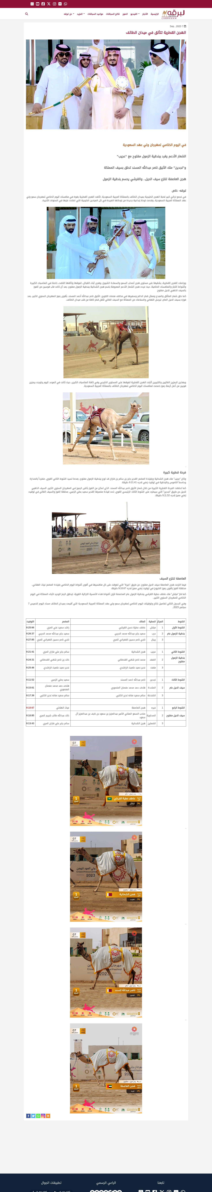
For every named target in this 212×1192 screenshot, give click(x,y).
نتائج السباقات (113, 14)
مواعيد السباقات (95, 14)
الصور (125, 14)
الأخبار (145, 14)
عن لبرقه (68, 14)
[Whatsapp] (38, 1116)
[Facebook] (28, 1116)
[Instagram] (43, 1116)
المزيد (80, 14)
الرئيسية (155, 14)
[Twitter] (33, 1116)
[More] (48, 1116)
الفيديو (134, 14)
